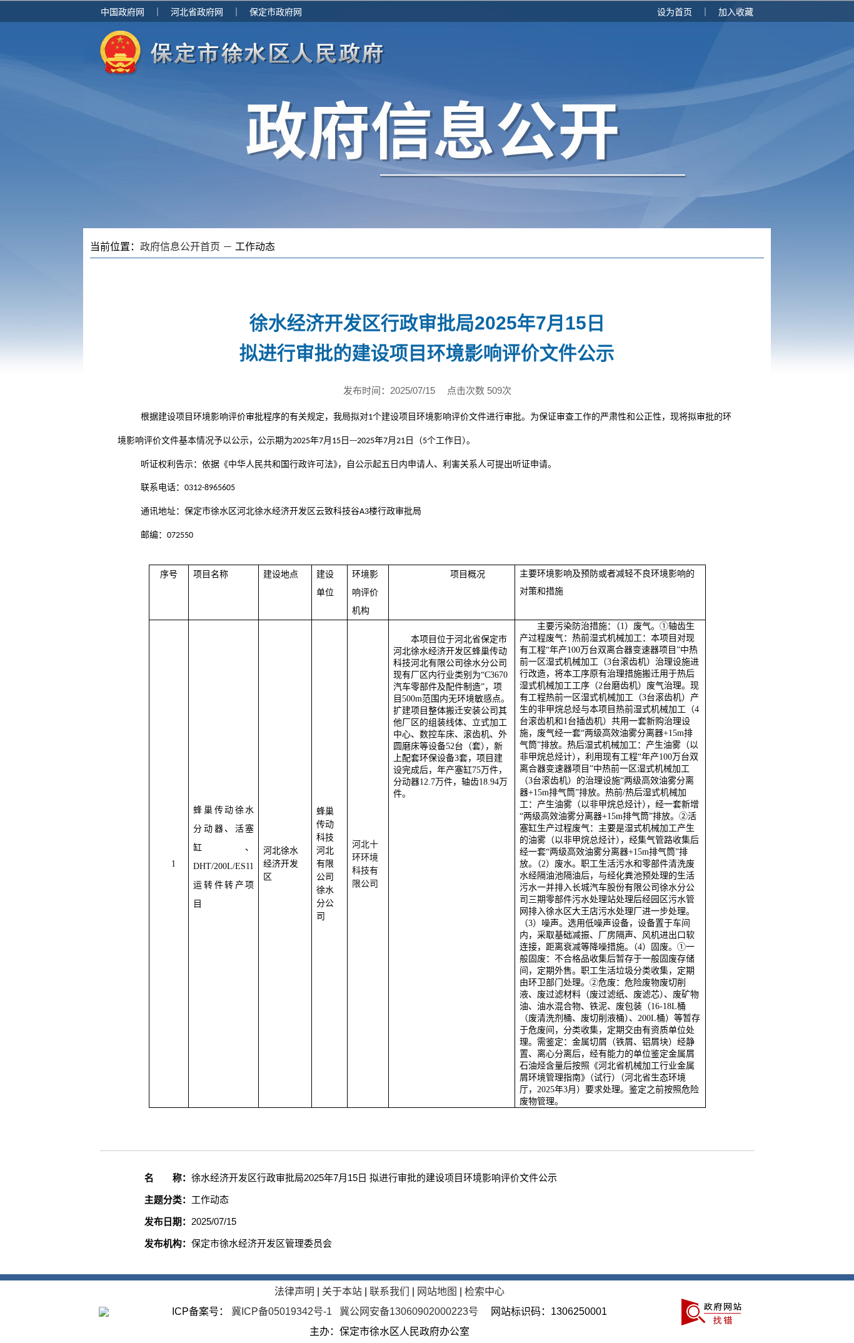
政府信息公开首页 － (187, 246)
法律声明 (294, 1291)
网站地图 (437, 1291)
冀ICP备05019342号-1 (281, 1311)
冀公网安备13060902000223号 (408, 1311)
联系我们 (389, 1291)
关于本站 (342, 1291)
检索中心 (485, 1291)
